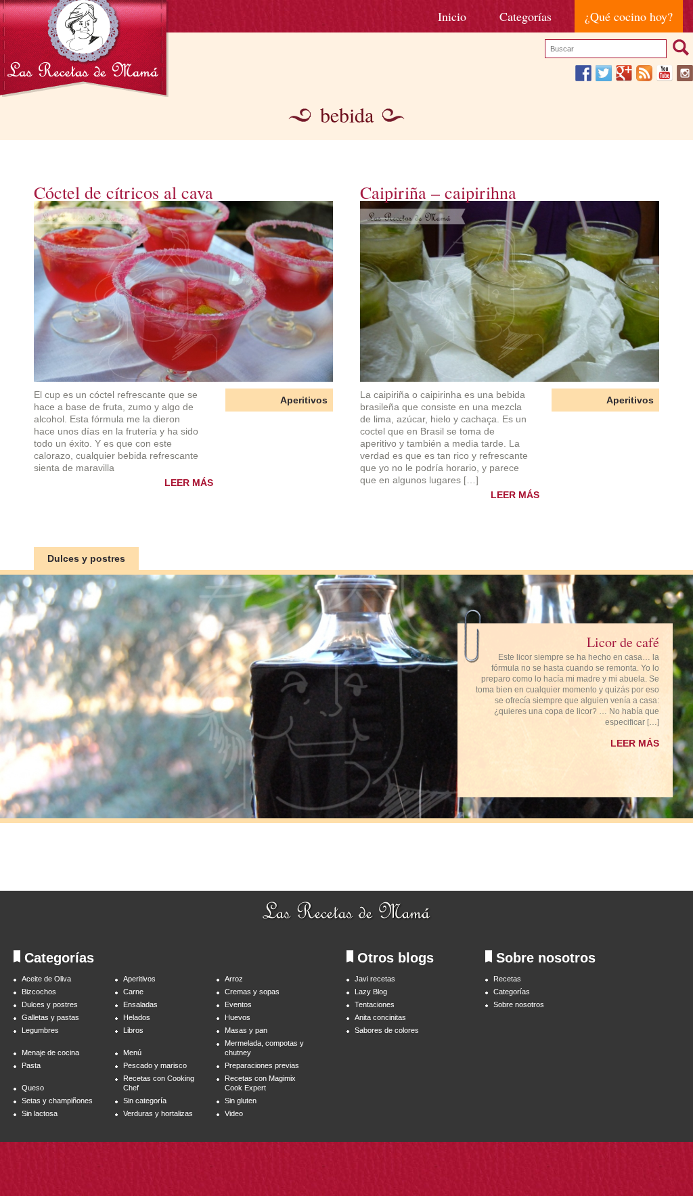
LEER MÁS (188, 482)
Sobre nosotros (518, 1004)
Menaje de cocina (50, 1052)
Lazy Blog (371, 992)
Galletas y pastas (50, 1017)
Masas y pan (246, 1030)
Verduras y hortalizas (158, 1113)
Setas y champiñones (57, 1101)
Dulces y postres (86, 558)
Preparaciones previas (262, 1065)
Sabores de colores (387, 1030)
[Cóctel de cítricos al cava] (183, 291)
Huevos (237, 1017)
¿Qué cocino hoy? (629, 16)
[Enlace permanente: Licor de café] (346, 699)
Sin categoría (144, 1101)
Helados (136, 1017)
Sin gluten (240, 1101)
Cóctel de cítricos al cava (123, 192)
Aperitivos (304, 400)
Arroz (234, 979)
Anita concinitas (380, 1017)
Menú (132, 1052)
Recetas (507, 979)
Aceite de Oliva (46, 979)
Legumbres (40, 1030)
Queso (33, 1088)
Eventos (238, 1004)
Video (234, 1113)
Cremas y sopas (252, 992)
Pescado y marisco (155, 1065)
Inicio (452, 16)
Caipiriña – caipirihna (438, 192)
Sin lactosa (40, 1113)
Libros (133, 1030)
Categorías (525, 16)
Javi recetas (375, 979)
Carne (133, 992)
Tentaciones (375, 1004)
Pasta (31, 1065)
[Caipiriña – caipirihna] (509, 291)
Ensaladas (140, 1004)
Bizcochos (39, 992)
